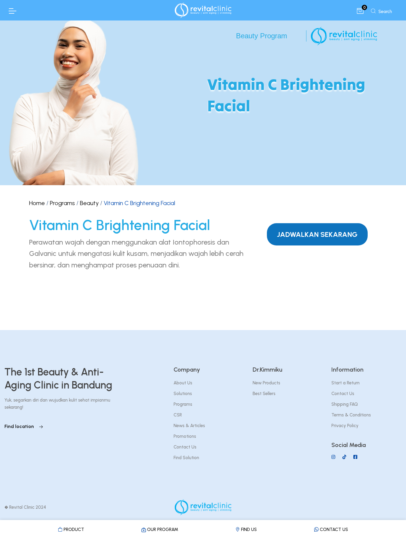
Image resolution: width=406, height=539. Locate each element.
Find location (19, 426)
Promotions (185, 436)
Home (37, 203)
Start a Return (345, 383)
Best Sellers (264, 393)
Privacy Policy (344, 425)
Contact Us (185, 447)
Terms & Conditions (351, 415)
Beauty (89, 203)
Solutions (183, 393)
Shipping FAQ (344, 404)
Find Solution (186, 457)
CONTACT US (333, 529)
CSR (178, 415)
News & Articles (189, 425)
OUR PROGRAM (162, 529)
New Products (266, 383)
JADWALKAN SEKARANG (317, 234)
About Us (183, 383)
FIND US (248, 529)
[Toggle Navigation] (12, 11)
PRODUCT (73, 529)
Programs (62, 203)
